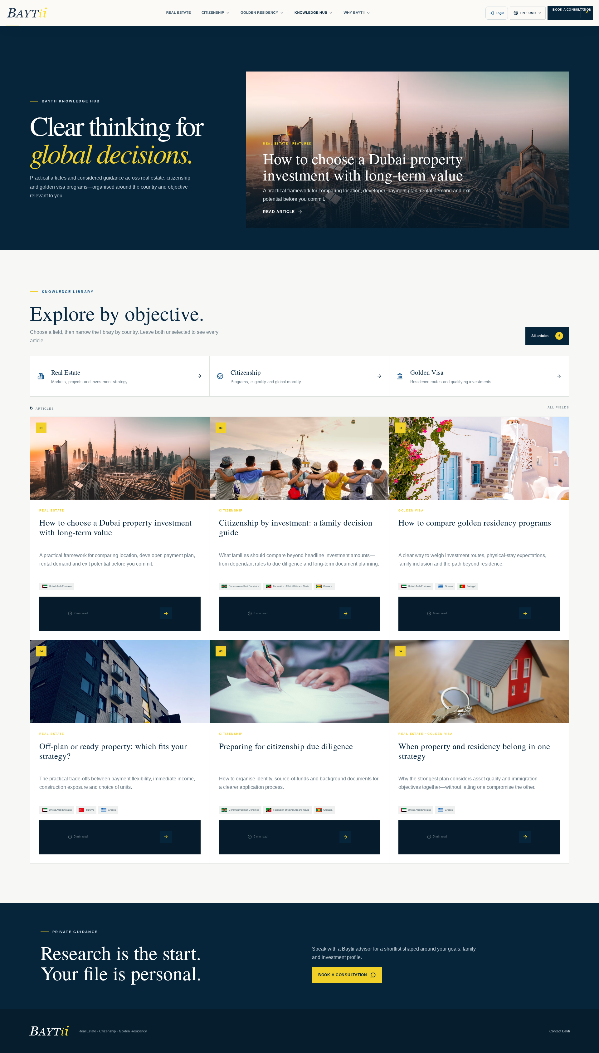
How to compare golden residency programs (474, 522)
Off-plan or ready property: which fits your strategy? (113, 750)
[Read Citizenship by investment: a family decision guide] (345, 613)
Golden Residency (259, 13)
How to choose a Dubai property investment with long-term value (115, 527)
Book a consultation (342, 975)
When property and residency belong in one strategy (474, 750)
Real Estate (178, 13)
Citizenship (213, 13)
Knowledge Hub (311, 13)
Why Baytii (353, 13)
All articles (545, 336)
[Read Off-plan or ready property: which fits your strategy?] (166, 837)
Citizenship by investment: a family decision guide (296, 527)
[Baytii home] (26, 13)
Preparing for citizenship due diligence (286, 746)
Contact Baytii (559, 1031)
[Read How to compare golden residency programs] (525, 613)
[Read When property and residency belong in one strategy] (525, 837)
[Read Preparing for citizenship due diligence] (345, 837)
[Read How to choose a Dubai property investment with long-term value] (166, 613)
